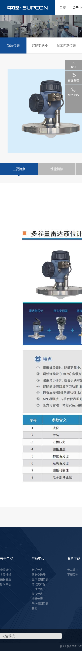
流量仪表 (37, 598)
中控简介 (5, 570)
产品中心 (38, 558)
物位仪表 (37, 594)
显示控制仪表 (66, 45)
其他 (34, 608)
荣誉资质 (5, 579)
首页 (63, 7)
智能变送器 (40, 45)
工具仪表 (37, 589)
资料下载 (73, 558)
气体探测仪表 (40, 603)
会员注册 (72, 570)
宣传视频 (5, 574)
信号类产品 (39, 584)
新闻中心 (5, 584)
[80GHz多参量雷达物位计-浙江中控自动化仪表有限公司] (27, 7)
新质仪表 (13, 45)
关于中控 (6, 558)
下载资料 (72, 574)
